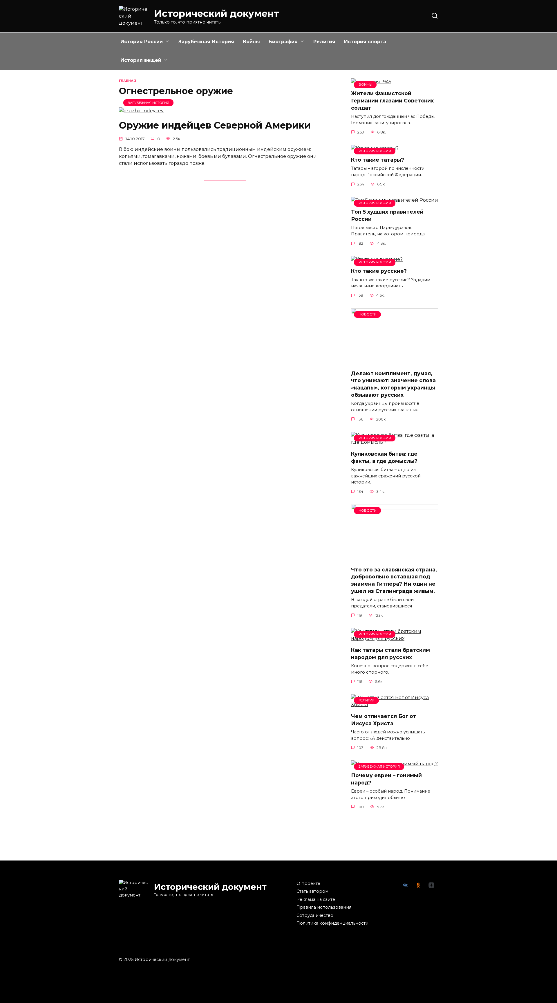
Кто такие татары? (377, 160)
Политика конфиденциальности (332, 923)
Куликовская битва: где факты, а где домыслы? (384, 457)
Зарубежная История (206, 41)
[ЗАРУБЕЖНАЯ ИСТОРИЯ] (141, 110)
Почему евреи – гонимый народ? (386, 779)
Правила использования (323, 907)
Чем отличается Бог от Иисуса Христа (383, 719)
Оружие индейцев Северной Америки (215, 125)
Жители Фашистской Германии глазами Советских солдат (392, 100)
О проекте (308, 883)
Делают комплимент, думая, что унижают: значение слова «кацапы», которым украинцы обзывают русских (393, 384)
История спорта (365, 41)
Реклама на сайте (315, 899)
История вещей (140, 60)
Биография (283, 41)
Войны (251, 41)
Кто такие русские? (379, 271)
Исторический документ (216, 13)
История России (141, 41)
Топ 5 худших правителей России (387, 215)
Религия (324, 41)
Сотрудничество (314, 915)
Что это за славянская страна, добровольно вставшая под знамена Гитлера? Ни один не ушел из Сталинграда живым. (394, 580)
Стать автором (312, 891)
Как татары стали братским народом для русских (390, 653)
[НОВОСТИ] (394, 362)
